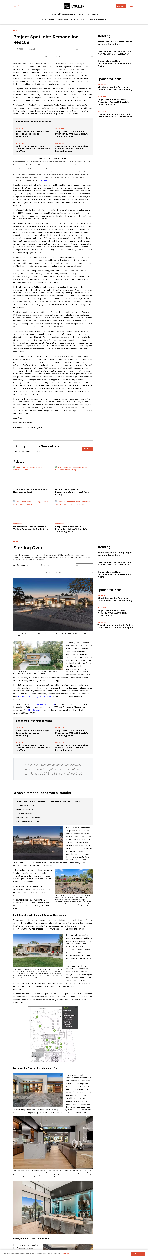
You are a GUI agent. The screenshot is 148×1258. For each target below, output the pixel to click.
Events (52, 20)
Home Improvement (79, 20)
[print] (92, 56)
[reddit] (57, 56)
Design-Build (63, 20)
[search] (18, 6)
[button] (14, 6)
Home (15, 30)
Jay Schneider (19, 565)
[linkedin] (49, 56)
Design (15, 541)
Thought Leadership (98, 20)
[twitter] (53, 56)
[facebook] (46, 56)
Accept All (138, 1254)
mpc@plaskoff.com (42, 180)
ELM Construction (36, 714)
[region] (74, 1254)
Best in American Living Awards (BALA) (35, 696)
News (44, 20)
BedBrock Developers (45, 708)
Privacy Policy (65, 1253)
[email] (60, 56)
